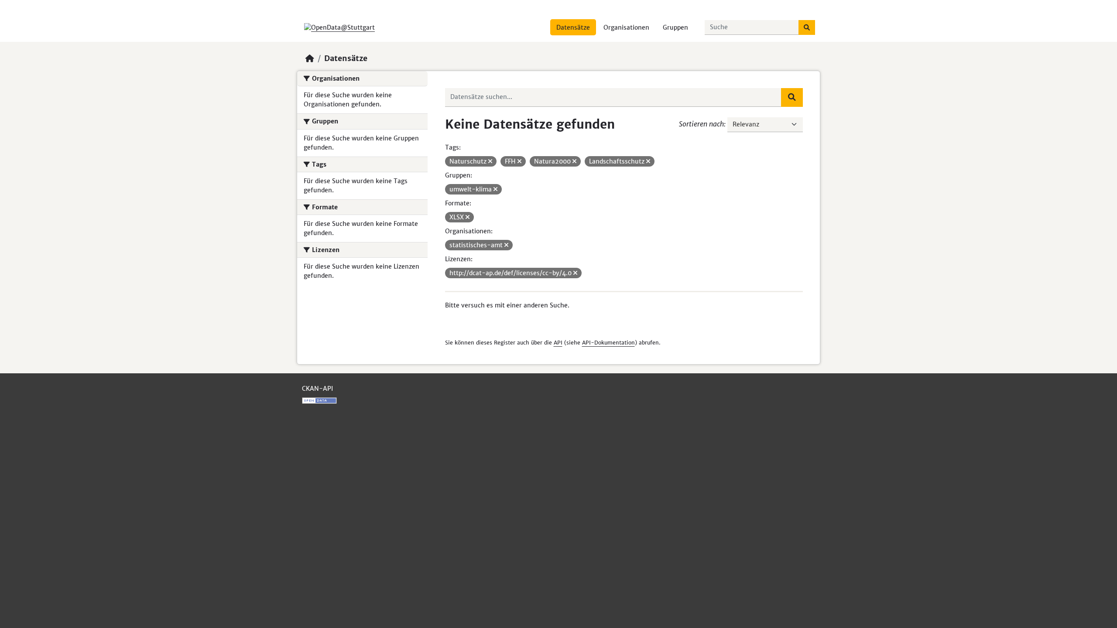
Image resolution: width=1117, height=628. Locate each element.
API (558, 342)
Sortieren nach (701, 123)
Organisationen (626, 27)
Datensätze (573, 27)
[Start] (309, 58)
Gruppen (675, 27)
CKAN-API (317, 388)
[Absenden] (806, 27)
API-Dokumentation (608, 342)
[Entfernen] (490, 161)
